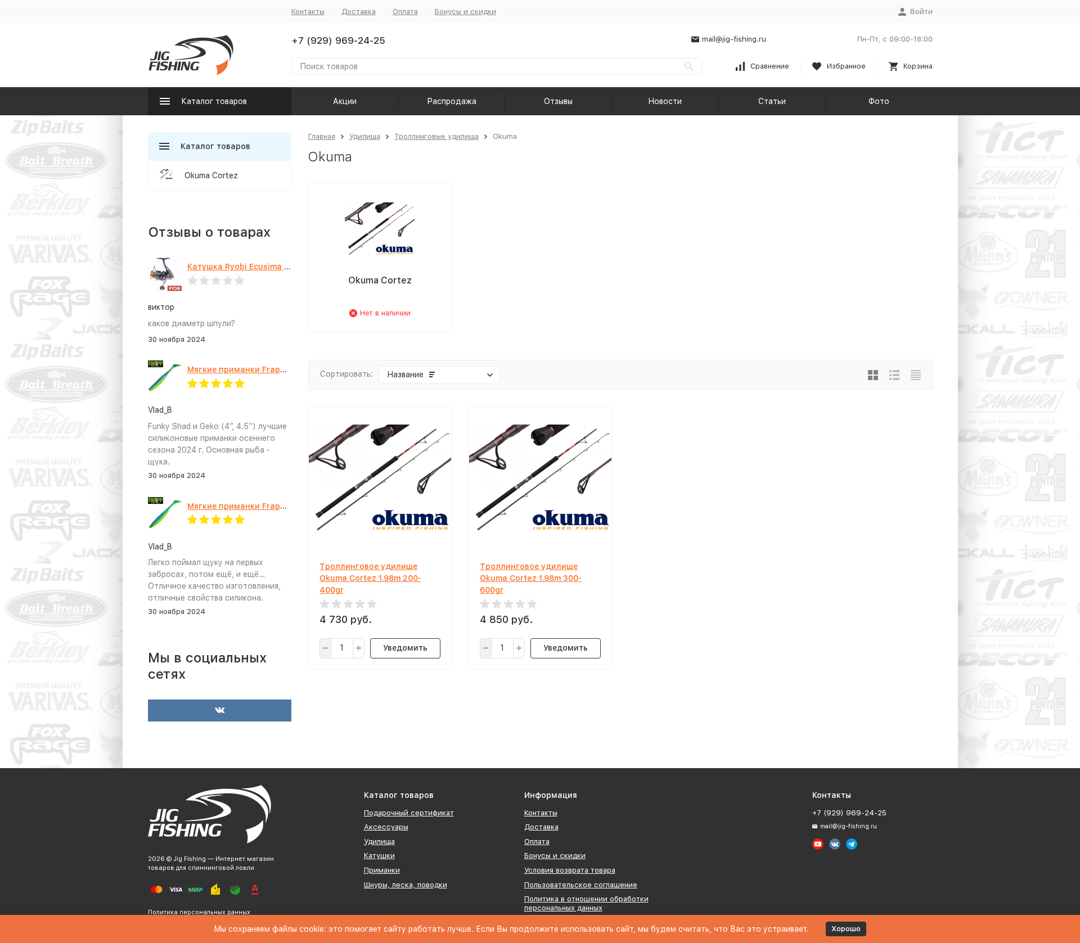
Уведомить (405, 647)
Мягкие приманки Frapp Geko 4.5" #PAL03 (273, 506)
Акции (345, 101)
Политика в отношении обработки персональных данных (586, 903)
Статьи (772, 101)
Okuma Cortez (211, 175)
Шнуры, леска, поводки (405, 885)
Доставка (358, 11)
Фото (878, 101)
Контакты (308, 11)
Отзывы (558, 101)
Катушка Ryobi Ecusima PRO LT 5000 (261, 266)
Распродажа (451, 101)
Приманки (382, 870)
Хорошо (846, 928)
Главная (321, 136)
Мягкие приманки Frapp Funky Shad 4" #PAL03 (282, 369)
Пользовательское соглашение (580, 885)
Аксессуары (386, 827)
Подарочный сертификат (409, 813)
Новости (665, 101)
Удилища (364, 136)
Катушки (379, 855)
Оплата (405, 11)
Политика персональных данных (199, 912)
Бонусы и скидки (465, 11)
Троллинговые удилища (436, 136)
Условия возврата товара (569, 870)
